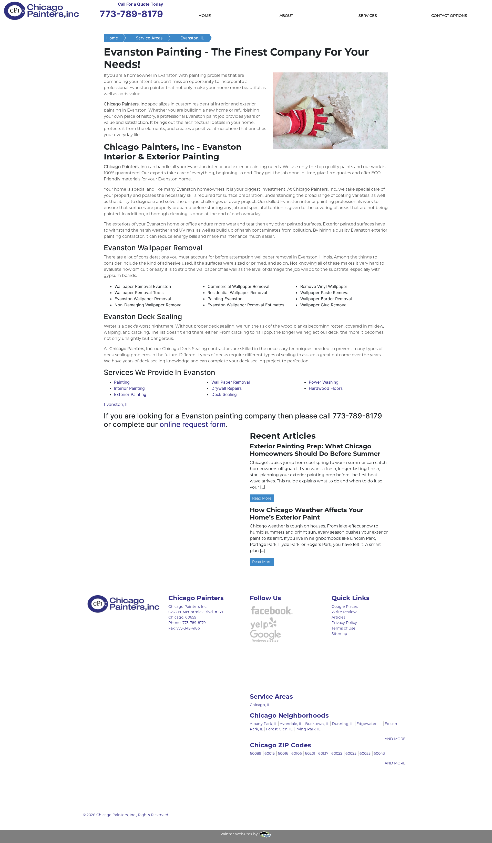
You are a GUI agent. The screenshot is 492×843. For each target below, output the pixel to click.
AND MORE (395, 739)
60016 (283, 753)
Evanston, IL (192, 37)
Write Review (344, 612)
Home (205, 15)
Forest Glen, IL (279, 729)
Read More (261, 498)
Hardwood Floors (326, 388)
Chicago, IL (260, 704)
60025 (350, 753)
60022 (336, 753)
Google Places (345, 606)
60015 (269, 753)
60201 (310, 753)
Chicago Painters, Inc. (116, 815)
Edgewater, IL (369, 723)
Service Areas (149, 37)
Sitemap (339, 633)
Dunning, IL (342, 723)
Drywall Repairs (226, 388)
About (286, 15)
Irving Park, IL (307, 729)
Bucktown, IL (317, 723)
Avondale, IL (291, 723)
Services (367, 15)
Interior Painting (129, 388)
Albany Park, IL (263, 723)
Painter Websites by (239, 834)
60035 (365, 753)
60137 (323, 753)
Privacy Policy (344, 622)
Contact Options (449, 15)
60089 (255, 753)
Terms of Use (343, 628)
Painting (122, 382)
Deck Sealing (224, 394)
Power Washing (324, 382)
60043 (379, 753)
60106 (296, 753)
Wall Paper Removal (230, 382)
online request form (193, 424)
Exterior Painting (130, 394)
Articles (338, 617)
